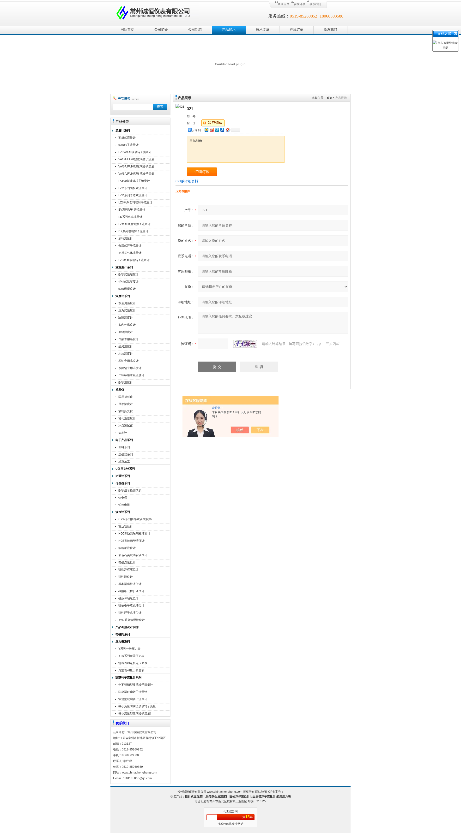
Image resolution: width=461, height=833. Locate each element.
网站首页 (127, 29)
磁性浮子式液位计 (129, 612)
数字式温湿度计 (128, 274)
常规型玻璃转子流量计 (132, 699)
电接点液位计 (127, 562)
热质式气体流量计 (129, 253)
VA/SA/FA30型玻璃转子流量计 (136, 174)
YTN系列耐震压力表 (131, 656)
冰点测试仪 (125, 425)
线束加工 (124, 461)
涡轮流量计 (125, 238)
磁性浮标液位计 (128, 569)
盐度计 (122, 432)
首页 (329, 98)
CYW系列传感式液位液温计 (136, 519)
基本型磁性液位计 (129, 584)
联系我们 (315, 4)
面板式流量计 (127, 137)
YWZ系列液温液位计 (131, 620)
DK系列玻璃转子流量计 (133, 231)
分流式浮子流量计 (129, 245)
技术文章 (262, 29)
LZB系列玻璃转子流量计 (134, 260)
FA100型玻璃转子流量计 (134, 181)
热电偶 (122, 497)
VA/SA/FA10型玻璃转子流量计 (136, 167)
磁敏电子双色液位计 (131, 605)
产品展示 (229, 29)
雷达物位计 (125, 526)
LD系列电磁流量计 (130, 217)
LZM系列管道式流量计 (132, 195)
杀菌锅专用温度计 (129, 368)
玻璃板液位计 (127, 548)
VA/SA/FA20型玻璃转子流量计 (136, 160)
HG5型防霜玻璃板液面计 (134, 533)
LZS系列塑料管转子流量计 (135, 202)
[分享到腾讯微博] (216, 130)
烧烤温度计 (125, 346)
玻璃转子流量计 (128, 145)
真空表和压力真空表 (131, 670)
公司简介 (161, 29)
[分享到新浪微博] (211, 130)
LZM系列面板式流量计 (132, 188)
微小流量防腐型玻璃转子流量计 (137, 707)
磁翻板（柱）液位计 (131, 591)
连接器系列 (125, 454)
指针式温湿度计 (128, 281)
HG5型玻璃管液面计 (131, 540)
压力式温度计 (127, 310)
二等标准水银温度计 (131, 375)
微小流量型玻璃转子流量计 (135, 713)
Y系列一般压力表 (129, 648)
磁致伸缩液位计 (128, 598)
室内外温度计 (127, 325)
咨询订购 (202, 172)
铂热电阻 (124, 504)
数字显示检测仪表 (129, 490)
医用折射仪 (125, 397)
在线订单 (299, 4)
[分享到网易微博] (227, 130)
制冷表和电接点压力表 (132, 663)
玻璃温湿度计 (127, 289)
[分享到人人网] (222, 130)
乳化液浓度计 (127, 418)
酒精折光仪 (125, 411)
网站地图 (261, 791)
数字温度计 (125, 382)
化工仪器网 (230, 811)
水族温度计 (125, 353)
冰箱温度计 (125, 332)
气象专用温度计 (128, 339)
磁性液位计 (125, 576)
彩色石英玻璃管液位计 (132, 555)
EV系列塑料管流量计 (131, 209)
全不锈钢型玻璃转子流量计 (135, 684)
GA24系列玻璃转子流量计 (135, 152)
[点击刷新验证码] (245, 344)
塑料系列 (124, 447)
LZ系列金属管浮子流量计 (134, 224)
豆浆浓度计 (125, 404)
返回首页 (283, 4)
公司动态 (195, 29)
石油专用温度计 (128, 361)
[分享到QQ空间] (206, 130)
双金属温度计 (127, 303)
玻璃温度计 (125, 317)
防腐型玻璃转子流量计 (132, 692)
